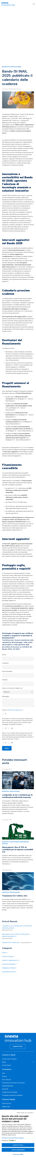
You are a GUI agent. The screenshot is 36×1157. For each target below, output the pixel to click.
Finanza (4, 1076)
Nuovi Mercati (6, 1079)
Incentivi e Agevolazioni (11, 67)
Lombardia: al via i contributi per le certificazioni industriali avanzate (17, 796)
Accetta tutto (18, 1145)
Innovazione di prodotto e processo (13, 1083)
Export (5, 952)
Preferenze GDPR (18, 1154)
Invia (7, 748)
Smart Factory (6, 1103)
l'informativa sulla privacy (14, 710)
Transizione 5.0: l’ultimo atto (14, 896)
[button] (34, 4)
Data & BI (5, 1089)
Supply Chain (6, 1106)
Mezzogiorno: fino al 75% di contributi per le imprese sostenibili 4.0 (17, 849)
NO (12, 728)
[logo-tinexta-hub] (8, 4)
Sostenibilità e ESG (9, 972)
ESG (3, 1073)
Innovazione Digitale (9, 964)
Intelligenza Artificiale (9, 968)
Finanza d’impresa (8, 956)
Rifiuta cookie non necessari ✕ (25, 1112)
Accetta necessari (18, 1150)
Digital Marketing (7, 1086)
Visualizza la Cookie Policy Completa (13, 1138)
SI (5, 714)
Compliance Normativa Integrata (12, 1095)
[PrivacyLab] (12, 1140)
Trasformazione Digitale (9, 1092)
